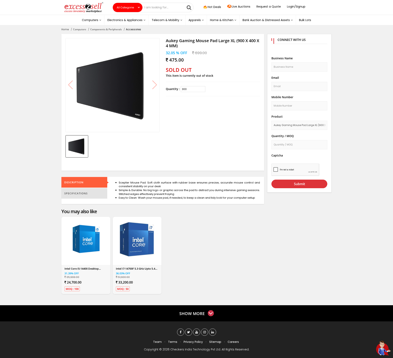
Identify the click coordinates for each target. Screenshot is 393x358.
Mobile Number (282, 97)
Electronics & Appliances (124, 20)
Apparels (195, 20)
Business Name (282, 58)
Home (65, 29)
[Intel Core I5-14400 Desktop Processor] (85, 239)
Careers (233, 342)
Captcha (277, 155)
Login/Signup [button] (296, 7)
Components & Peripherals (106, 29)
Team (157, 342)
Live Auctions (241, 7)
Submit (299, 184)
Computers (90, 20)
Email (275, 78)
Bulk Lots (305, 20)
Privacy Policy (193, 342)
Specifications (76, 193)
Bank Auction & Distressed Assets (266, 20)
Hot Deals (214, 7)
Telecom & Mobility (165, 20)
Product (277, 116)
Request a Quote (268, 7)
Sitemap (215, 342)
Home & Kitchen (221, 20)
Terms (172, 342)
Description (74, 182)
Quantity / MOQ (282, 136)
